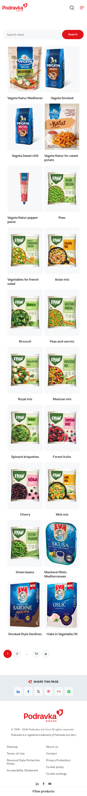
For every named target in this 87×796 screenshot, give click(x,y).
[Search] (71, 7)
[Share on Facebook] (28, 691)
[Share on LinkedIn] (18, 691)
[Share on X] (38, 691)
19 (36, 653)
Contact (51, 753)
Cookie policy (55, 767)
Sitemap (12, 746)
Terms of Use (15, 753)
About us (52, 746)
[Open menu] (81, 7)
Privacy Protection (58, 760)
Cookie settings (56, 773)
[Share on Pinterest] (48, 691)
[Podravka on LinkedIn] (37, 784)
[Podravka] (15, 10)
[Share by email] (58, 691)
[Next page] (45, 654)
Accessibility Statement (22, 770)
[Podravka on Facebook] (44, 784)
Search (72, 34)
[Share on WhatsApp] (69, 691)
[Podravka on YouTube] (49, 784)
